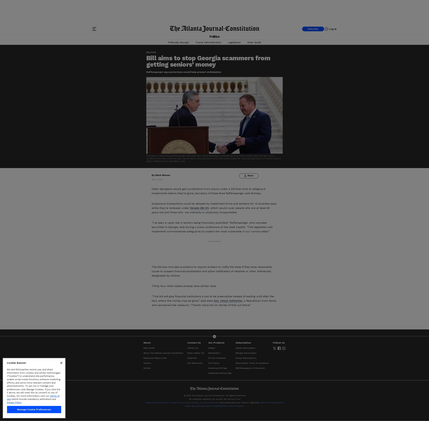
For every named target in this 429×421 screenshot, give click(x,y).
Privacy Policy (14, 402)
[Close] (61, 363)
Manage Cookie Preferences (34, 409)
